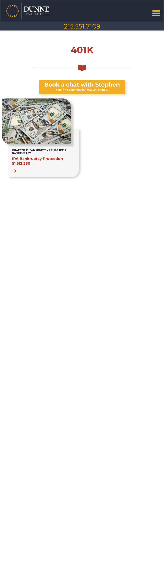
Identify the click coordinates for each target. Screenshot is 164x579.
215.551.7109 (82, 26)
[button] (156, 13)
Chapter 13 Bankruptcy (30, 150)
